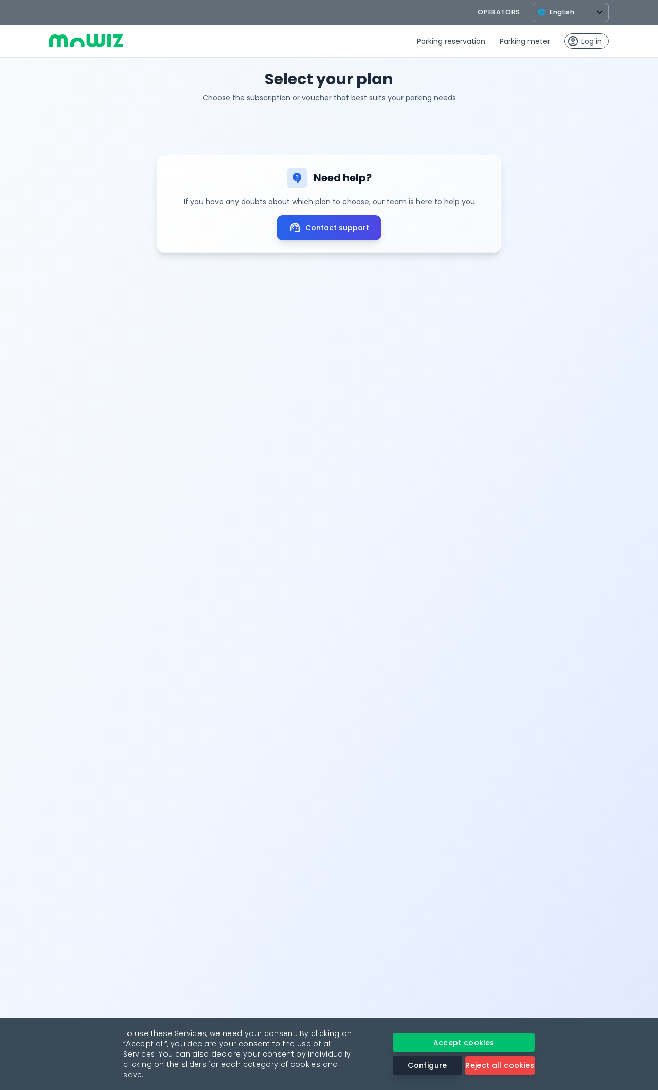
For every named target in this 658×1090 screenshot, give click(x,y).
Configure (427, 1065)
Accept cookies (464, 1043)
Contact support (329, 228)
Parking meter (525, 41)
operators (499, 12)
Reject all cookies (499, 1065)
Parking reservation (451, 41)
